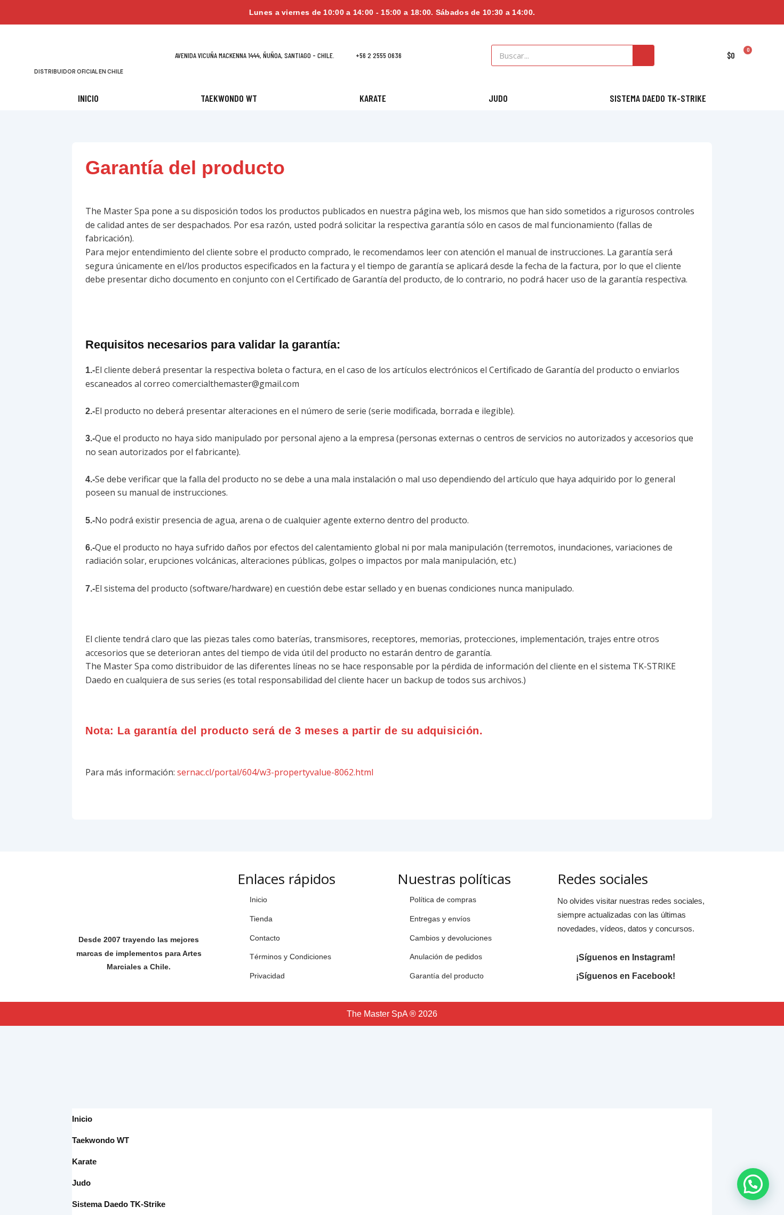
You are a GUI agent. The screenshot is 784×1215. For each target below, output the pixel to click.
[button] (753, 1184)
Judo (498, 98)
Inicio (88, 98)
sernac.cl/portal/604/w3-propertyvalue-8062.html (275, 772)
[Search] (643, 55)
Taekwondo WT (229, 98)
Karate (372, 98)
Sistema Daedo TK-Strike (658, 98)
